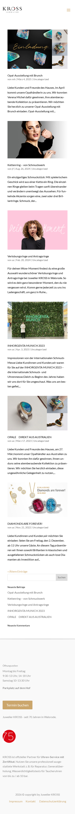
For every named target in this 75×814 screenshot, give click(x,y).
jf (13, 168)
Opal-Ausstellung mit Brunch (25, 75)
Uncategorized (41, 79)
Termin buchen (17, 705)
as (13, 260)
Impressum (15, 801)
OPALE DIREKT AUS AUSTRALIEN (29, 437)
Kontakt (31, 801)
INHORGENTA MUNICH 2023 (26, 345)
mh (14, 79)
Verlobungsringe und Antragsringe (28, 256)
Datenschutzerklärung (52, 801)
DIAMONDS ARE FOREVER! (25, 523)
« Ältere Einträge (17, 571)
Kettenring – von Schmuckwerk (26, 165)
